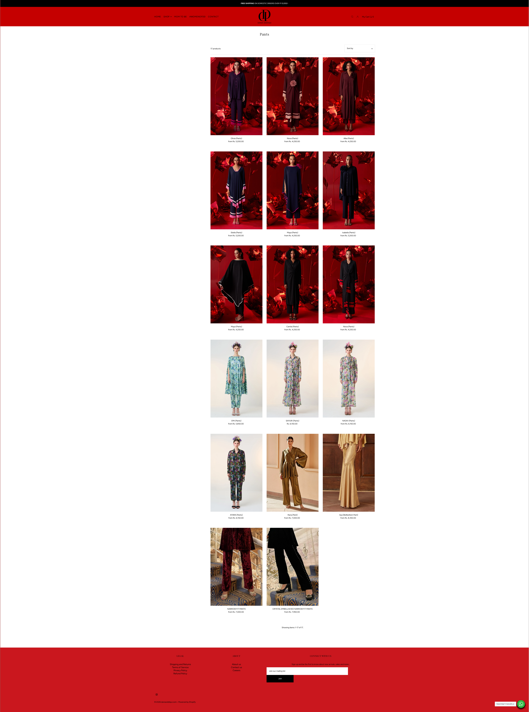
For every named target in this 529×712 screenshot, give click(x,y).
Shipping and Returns (180, 664)
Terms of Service (180, 667)
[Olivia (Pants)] (236, 96)
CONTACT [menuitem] (213, 16)
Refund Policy (180, 673)
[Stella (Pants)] (236, 190)
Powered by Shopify (187, 702)
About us (236, 664)
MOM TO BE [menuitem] (180, 16)
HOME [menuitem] (157, 16)
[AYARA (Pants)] (236, 473)
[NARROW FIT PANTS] (236, 567)
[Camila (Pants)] (293, 284)
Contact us (236, 667)
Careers (236, 670)
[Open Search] (352, 16)
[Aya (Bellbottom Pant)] (349, 473)
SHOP (167, 16)
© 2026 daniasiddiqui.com (165, 702)
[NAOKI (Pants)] (349, 379)
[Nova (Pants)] (293, 96)
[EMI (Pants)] (236, 379)
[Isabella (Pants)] (349, 190)
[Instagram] (157, 694)
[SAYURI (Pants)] (293, 379)
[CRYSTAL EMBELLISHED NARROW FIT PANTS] (293, 567)
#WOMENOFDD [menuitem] (197, 16)
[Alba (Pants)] (349, 96)
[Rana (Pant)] (293, 473)
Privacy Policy (180, 670)
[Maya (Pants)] (293, 190)
